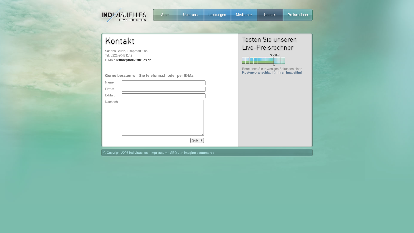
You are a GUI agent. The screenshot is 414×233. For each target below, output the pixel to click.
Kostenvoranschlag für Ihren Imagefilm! (272, 72)
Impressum (159, 152)
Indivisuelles (138, 152)
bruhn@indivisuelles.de (133, 60)
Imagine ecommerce (199, 152)
